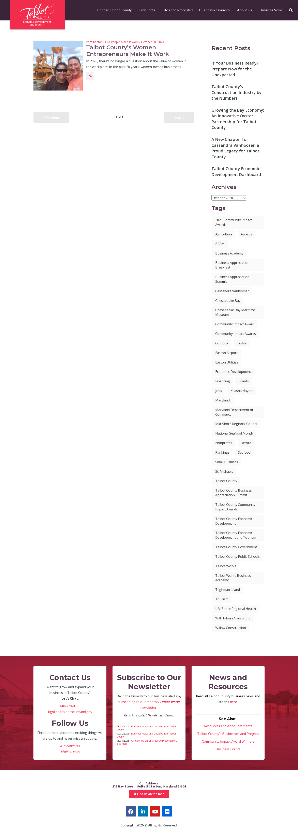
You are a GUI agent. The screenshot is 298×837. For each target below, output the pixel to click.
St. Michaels (224, 471)
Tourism (221, 599)
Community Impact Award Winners (228, 741)
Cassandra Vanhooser (232, 291)
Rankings (222, 452)
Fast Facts (147, 10)
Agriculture (223, 234)
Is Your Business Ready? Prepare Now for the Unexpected (234, 68)
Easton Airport (226, 353)
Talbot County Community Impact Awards (235, 506)
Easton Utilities (226, 362)
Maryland (222, 400)
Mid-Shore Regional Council (236, 424)
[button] (290, 10)
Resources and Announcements (228, 726)
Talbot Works (225, 566)
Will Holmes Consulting (233, 618)
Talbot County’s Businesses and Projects (228, 733)
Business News (270, 10)
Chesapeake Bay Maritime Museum (235, 312)
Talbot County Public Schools (237, 556)
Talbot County (226, 481)
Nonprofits (223, 443)
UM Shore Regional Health (235, 608)
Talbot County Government (236, 547)
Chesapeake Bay (227, 300)
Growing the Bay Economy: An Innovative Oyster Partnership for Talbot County (237, 118)
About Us (244, 10)
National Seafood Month (234, 433)
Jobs (218, 390)
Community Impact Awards (235, 333)
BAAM (220, 244)
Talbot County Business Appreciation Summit (233, 492)
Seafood (244, 452)
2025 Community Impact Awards (233, 222)
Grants (243, 381)
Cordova (221, 343)
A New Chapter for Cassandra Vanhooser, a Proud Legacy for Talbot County (235, 148)
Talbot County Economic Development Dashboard (236, 171)
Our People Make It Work (121, 42)
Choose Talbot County (114, 10)
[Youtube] (155, 811)
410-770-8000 (70, 706)
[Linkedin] (143, 811)
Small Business (226, 462)
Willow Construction (230, 628)
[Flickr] (167, 811)
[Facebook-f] (131, 811)
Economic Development (233, 371)
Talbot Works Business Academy (233, 577)
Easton (242, 343)
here (233, 702)
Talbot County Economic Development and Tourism (235, 535)
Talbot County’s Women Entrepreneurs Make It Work (127, 51)
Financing (222, 381)
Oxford (246, 443)
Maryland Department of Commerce (234, 412)
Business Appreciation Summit (232, 279)
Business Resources (214, 10)
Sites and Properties (178, 10)
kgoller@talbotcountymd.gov (70, 712)
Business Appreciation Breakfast (232, 265)
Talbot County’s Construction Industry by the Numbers (236, 92)
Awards (246, 234)
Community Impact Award (234, 324)
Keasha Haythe (241, 390)
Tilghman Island (227, 589)
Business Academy (229, 253)
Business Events (228, 749)
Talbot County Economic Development (233, 521)
